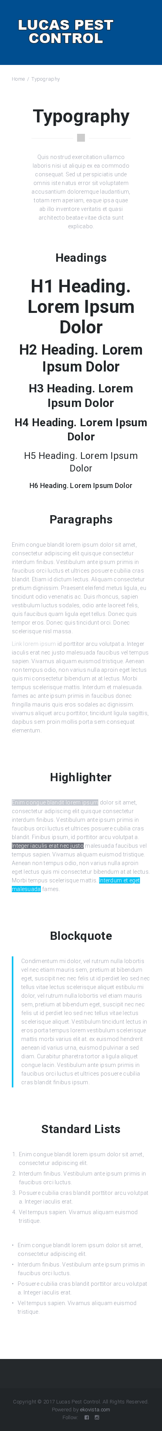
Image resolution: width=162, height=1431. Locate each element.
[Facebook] (87, 1417)
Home (18, 79)
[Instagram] (97, 1417)
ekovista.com (95, 1410)
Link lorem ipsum (34, 644)
